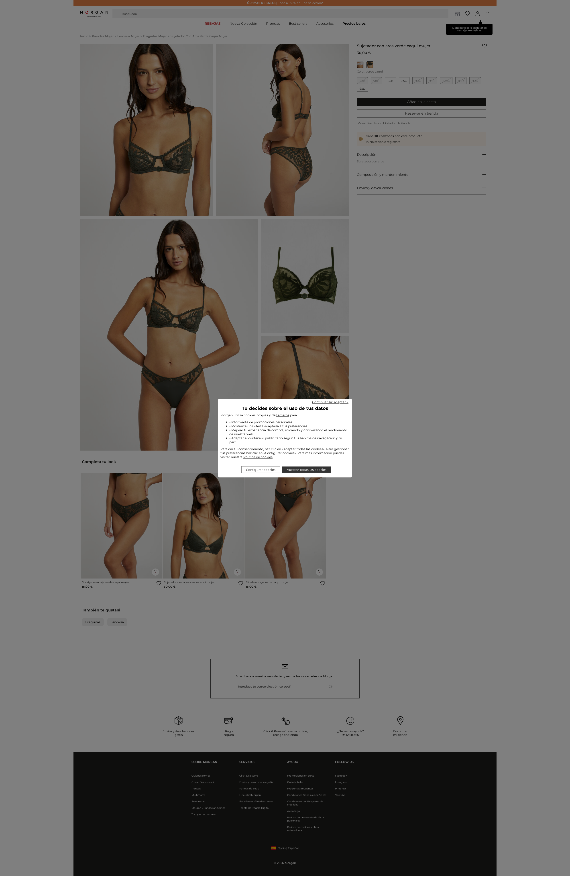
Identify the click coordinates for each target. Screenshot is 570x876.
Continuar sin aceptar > (330, 402)
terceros (282, 415)
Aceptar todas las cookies (306, 469)
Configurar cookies (260, 469)
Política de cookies (258, 457)
